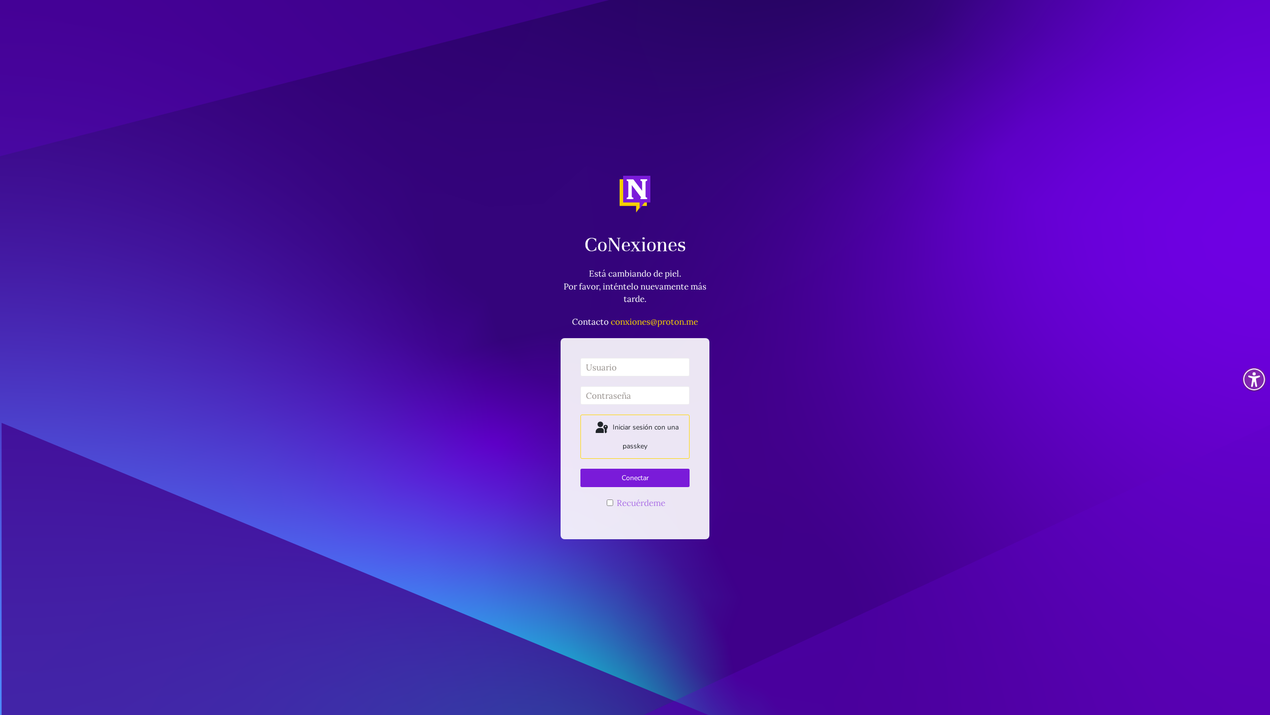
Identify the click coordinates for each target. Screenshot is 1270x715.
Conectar (635, 478)
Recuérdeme (640, 503)
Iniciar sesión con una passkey (645, 437)
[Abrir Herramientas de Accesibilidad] (1254, 379)
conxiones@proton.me (654, 321)
